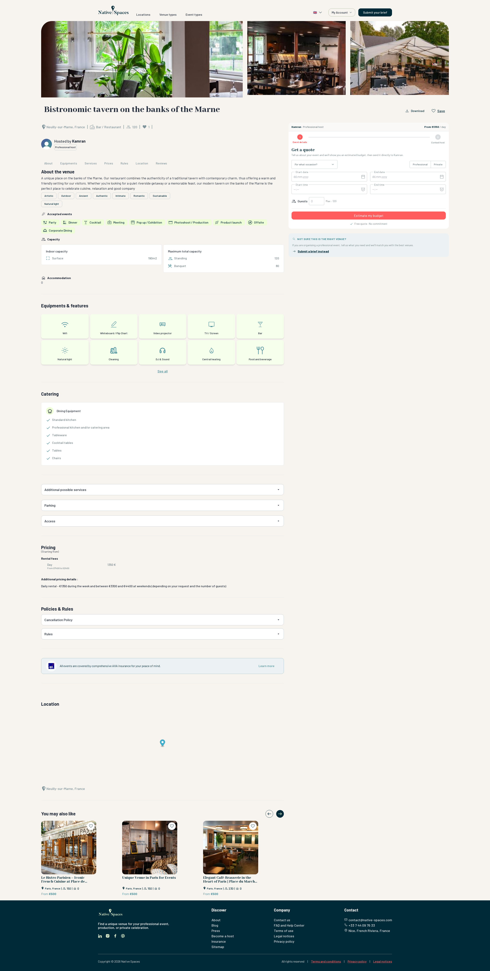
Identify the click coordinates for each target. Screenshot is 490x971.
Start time (302, 184)
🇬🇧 (315, 12)
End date (379, 172)
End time (379, 184)
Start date (302, 172)
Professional (420, 164)
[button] (245, 59)
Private (438, 164)
